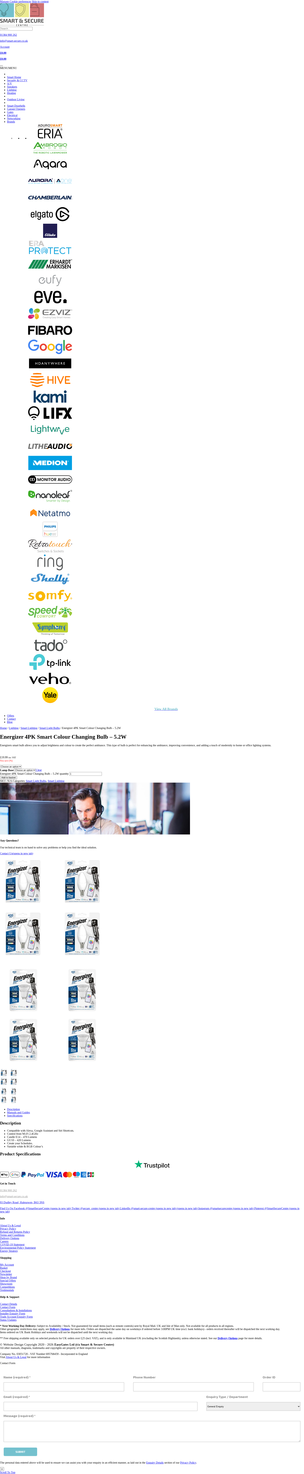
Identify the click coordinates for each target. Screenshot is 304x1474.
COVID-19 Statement (12, 1244)
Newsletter (6, 1274)
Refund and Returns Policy (15, 1231)
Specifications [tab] (15, 1115)
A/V (9, 83)
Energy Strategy (9, 1250)
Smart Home (14, 77)
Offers (10, 715)
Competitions (7, 1286)
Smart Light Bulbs (49, 728)
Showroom (6, 1283)
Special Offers (8, 1280)
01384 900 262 (8, 1190)
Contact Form (7, 1307)
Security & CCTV (17, 80)
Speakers (12, 86)
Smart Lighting (29, 728)
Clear (39, 769)
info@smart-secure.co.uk (14, 1196)
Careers (4, 1241)
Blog (9, 722)
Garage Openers (16, 108)
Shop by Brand (8, 1277)
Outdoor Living (15, 99)
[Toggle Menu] (1, 65)
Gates (10, 112)
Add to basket (8, 777)
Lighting (12, 89)
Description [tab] (13, 1109)
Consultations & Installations (16, 1310)
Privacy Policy (8, 1228)
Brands (11, 121)
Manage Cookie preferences (15, 1)
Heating (11, 93)
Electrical (12, 115)
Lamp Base (7, 770)
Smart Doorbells (16, 105)
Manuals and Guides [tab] (18, 1112)
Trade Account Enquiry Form (16, 1316)
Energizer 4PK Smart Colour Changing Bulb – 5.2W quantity (34, 773)
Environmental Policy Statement (18, 1247)
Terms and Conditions (12, 1235)
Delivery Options (9, 1238)
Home (3, 728)
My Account (7, 1264)
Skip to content (40, 1)
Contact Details (8, 1304)
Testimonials (7, 1290)
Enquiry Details (155, 1462)
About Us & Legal (10, 1225)
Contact (11, 718)
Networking (13, 118)
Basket (4, 1267)
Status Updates (8, 1319)
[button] (8, 68)
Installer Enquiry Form (12, 1313)
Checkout (5, 1271)
